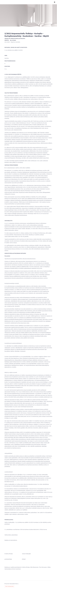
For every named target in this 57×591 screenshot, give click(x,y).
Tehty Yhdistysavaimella (9, 586)
